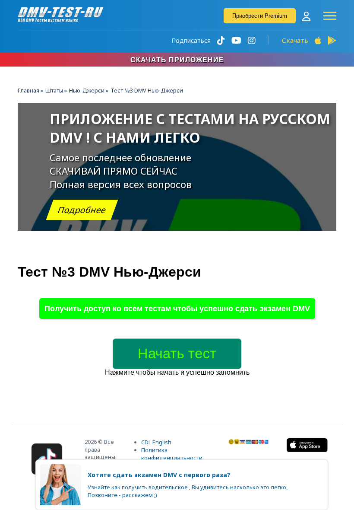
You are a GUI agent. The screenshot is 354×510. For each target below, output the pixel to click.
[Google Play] (332, 40)
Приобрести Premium (259, 16)
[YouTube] (236, 40)
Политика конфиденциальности (171, 454)
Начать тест (177, 353)
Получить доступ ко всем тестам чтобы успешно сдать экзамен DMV (177, 308)
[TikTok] (221, 40)
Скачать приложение (177, 60)
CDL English (156, 442)
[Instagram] (252, 40)
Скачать (295, 40)
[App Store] (318, 40)
